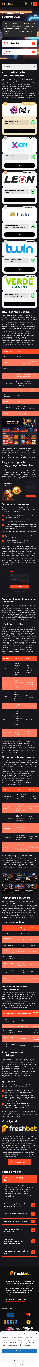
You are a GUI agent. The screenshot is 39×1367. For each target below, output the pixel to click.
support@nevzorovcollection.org (15, 1151)
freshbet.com (20, 369)
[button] (36, 1334)
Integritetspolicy (19, 1364)
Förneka (19, 1356)
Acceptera (19, 1351)
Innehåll (6, 67)
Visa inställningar (19, 1361)
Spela (19, 131)
